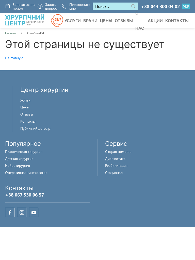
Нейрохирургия (17, 165)
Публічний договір (35, 128)
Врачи (90, 20)
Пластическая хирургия (23, 151)
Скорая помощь (118, 151)
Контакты (177, 20)
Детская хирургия (19, 158)
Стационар (114, 172)
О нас (139, 20)
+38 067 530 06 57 (24, 195)
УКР (186, 6)
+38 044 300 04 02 (160, 6)
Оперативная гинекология (26, 172)
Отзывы (124, 20)
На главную (14, 57)
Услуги (72, 20)
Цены (106, 20)
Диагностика (115, 158)
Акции (155, 20)
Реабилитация (116, 165)
